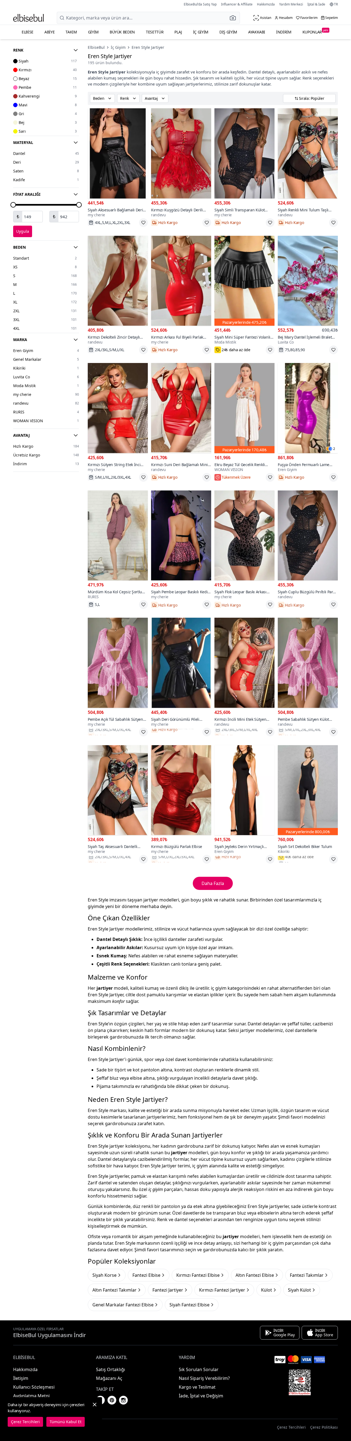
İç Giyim (200, 32)
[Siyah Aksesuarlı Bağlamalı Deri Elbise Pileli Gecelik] (118, 153)
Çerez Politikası (324, 1427)
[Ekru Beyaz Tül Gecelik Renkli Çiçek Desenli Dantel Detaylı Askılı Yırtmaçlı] (244, 408)
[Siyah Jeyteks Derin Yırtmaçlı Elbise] (244, 790)
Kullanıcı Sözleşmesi (34, 1387)
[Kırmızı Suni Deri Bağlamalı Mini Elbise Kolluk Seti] (181, 408)
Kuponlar (315, 31)
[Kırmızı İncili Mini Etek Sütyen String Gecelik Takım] (244, 663)
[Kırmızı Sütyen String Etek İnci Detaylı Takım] (118, 408)
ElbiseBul (96, 47)
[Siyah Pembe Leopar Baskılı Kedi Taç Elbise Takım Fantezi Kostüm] (181, 535)
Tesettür (154, 32)
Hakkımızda (266, 4)
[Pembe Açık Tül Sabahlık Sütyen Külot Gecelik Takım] (118, 663)
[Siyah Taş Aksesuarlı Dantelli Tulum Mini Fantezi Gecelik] (118, 790)
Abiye (49, 32)
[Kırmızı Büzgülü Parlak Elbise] (181, 790)
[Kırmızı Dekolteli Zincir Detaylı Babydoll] (118, 281)
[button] (234, 17)
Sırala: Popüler (311, 98)
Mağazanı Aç (109, 1378)
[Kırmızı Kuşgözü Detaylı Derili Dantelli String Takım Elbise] (181, 153)
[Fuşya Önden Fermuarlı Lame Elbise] (308, 408)
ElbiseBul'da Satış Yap (200, 4)
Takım (71, 32)
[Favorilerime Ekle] (143, 222)
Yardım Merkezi (291, 4)
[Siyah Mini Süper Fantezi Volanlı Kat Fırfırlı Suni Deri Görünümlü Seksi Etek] (244, 281)
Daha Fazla (213, 883)
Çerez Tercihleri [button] (291, 1427)
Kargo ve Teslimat (197, 1387)
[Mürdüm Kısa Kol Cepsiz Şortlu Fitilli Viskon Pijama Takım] (118, 535)
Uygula (22, 231)
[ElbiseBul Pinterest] (111, 1400)
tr (336, 4)
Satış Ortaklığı (110, 1369)
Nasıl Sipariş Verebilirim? (204, 1378)
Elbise (27, 32)
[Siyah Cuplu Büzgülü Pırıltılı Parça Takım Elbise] (308, 535)
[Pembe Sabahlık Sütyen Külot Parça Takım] (308, 663)
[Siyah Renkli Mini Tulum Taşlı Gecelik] (308, 153)
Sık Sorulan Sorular (199, 1369)
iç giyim (219, 988)
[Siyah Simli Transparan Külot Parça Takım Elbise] (244, 153)
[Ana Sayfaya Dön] (28, 18)
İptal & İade (316, 4)
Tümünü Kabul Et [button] (65, 1421)
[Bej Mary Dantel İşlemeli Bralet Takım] (308, 281)
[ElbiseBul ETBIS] (300, 1382)
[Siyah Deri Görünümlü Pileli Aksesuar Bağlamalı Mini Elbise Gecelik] (181, 663)
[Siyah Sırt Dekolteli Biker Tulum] (308, 790)
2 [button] (334, 449)
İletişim (20, 1378)
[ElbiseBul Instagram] (123, 1400)
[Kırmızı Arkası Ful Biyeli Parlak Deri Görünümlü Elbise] (181, 281)
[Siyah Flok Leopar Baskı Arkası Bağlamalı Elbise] (244, 535)
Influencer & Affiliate (237, 4)
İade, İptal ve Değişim (201, 1396)
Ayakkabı (256, 32)
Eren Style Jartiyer (148, 47)
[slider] (13, 205)
